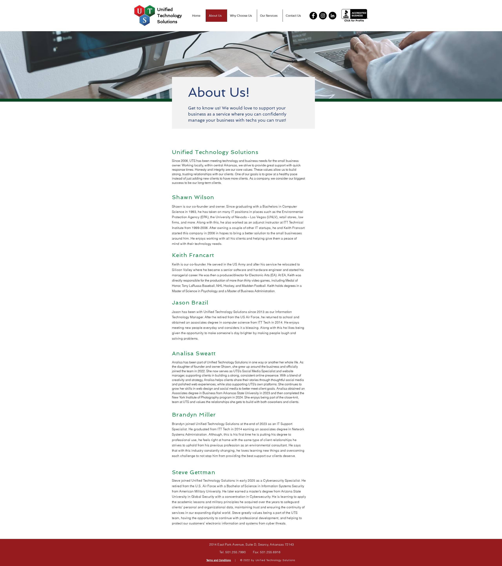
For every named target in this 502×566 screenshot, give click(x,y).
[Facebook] (313, 15)
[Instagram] (323, 15)
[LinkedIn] (332, 15)
